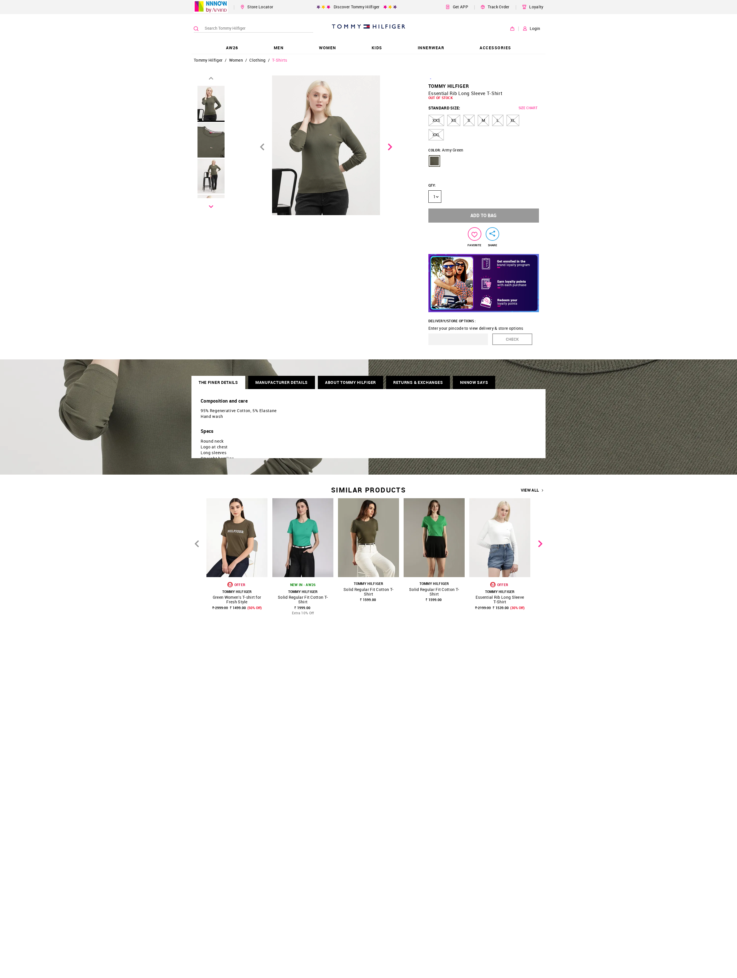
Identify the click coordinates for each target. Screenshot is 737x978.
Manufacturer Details (281, 382)
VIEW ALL (530, 490)
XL (512, 120)
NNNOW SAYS (474, 382)
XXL (436, 134)
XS (453, 120)
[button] (434, 161)
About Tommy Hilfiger (350, 382)
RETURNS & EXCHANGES (418, 382)
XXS (436, 120)
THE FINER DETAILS (218, 382)
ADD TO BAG (483, 215)
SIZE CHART (527, 107)
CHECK (512, 339)
